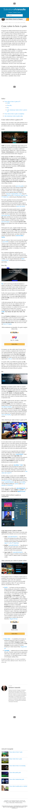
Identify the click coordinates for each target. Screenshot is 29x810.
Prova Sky (9, 105)
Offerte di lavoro (19, 801)
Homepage (6, 800)
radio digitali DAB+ (21, 488)
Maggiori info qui (13, 618)
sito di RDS (22, 482)
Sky (2, 284)
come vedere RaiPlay (6, 414)
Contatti (9, 801)
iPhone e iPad (18, 193)
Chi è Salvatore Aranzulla (14, 800)
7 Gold (21, 465)
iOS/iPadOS (11, 482)
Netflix (3, 311)
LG (13, 195)
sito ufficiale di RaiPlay (6, 407)
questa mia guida (19, 186)
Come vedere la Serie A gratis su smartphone (14, 113)
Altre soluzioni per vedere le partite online (13, 116)
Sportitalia (16, 465)
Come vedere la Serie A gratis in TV (12, 101)
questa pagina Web (5, 215)
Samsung (9, 195)
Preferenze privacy (18, 802)
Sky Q (10, 358)
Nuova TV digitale (7, 324)
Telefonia (15, 12)
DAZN (6, 587)
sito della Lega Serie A (6, 480)
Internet (19, 12)
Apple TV (23, 195)
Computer (10, 12)
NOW (8, 103)
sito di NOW (5, 241)
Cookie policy (11, 802)
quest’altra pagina (5, 221)
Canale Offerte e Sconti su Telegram (14, 19)
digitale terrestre (21, 491)
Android (6, 482)
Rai (8, 107)
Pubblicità (14, 801)
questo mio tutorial (21, 206)
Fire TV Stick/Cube (14, 543)
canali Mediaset (19, 454)
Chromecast (17, 195)
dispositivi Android (10, 193)
